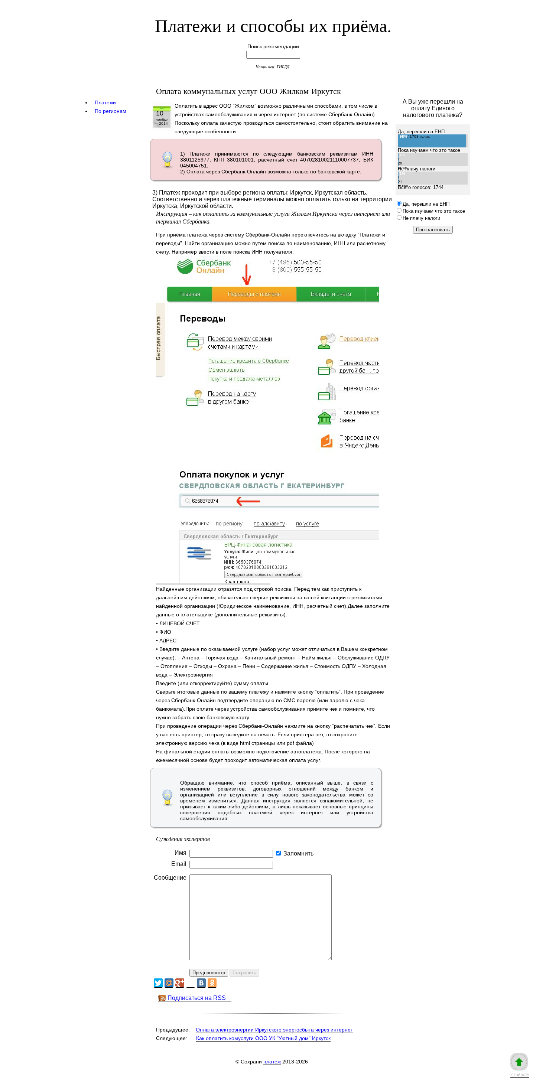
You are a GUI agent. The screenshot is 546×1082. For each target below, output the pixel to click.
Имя (180, 853)
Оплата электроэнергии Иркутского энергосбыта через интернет (274, 1030)
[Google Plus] (179, 983)
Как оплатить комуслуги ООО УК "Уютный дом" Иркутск (263, 1038)
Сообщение (170, 877)
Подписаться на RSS (197, 998)
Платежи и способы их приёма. (273, 25)
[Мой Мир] (169, 983)
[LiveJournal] (190, 983)
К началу (519, 1075)
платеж (272, 1062)
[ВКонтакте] (201, 983)
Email (178, 864)
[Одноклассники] (212, 983)
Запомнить (298, 853)
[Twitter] (158, 983)
